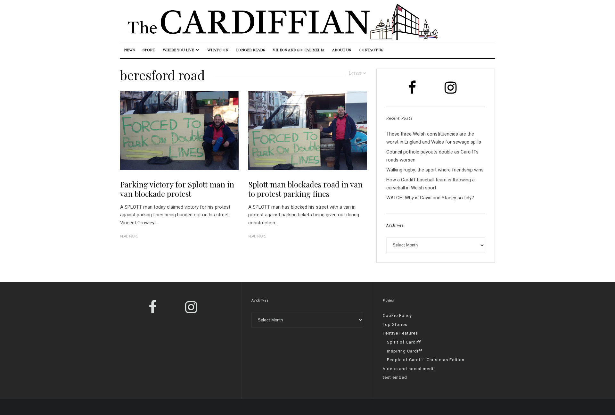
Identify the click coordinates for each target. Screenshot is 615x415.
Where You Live (178, 49)
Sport (149, 49)
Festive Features (400, 333)
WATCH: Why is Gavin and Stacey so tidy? (430, 198)
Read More (129, 236)
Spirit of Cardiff (404, 342)
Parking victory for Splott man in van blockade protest (177, 189)
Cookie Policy (397, 315)
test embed (395, 377)
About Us (341, 49)
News (129, 49)
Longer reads (250, 49)
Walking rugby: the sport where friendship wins (435, 170)
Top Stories (395, 324)
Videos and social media (298, 49)
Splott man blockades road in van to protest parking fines (305, 189)
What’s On (217, 49)
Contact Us (371, 49)
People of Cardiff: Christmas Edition (425, 359)
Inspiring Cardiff (404, 351)
